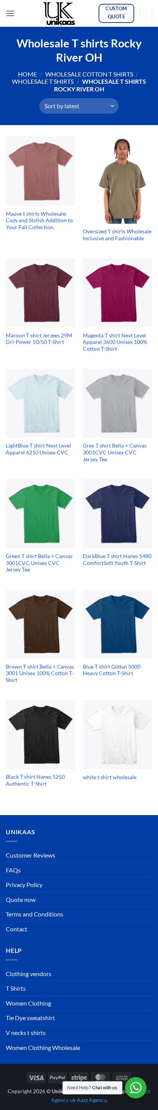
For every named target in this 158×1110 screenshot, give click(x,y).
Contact (16, 929)
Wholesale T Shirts (43, 81)
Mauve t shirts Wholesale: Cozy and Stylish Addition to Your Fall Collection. (39, 220)
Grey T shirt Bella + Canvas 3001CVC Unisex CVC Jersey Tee (114, 452)
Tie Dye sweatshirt (30, 1017)
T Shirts (16, 988)
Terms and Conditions (34, 914)
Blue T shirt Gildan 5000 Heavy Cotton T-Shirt (111, 670)
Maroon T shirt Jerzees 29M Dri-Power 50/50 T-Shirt (39, 338)
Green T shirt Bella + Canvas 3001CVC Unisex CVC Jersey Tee (39, 563)
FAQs (13, 870)
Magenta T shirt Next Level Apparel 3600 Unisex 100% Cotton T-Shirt (115, 342)
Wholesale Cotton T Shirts (89, 74)
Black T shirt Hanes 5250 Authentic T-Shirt (35, 780)
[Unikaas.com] (61, 13)
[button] (10, 13)
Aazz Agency (91, 1100)
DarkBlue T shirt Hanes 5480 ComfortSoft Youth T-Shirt (117, 559)
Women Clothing (28, 1003)
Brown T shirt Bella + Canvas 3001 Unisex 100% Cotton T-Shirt (40, 673)
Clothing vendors (28, 973)
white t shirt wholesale (110, 777)
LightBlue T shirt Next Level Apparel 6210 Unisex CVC (38, 449)
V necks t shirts (26, 1032)
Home (27, 74)
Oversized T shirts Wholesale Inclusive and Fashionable (117, 234)
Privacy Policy (24, 884)
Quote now (21, 899)
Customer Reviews (30, 855)
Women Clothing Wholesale (43, 1047)
